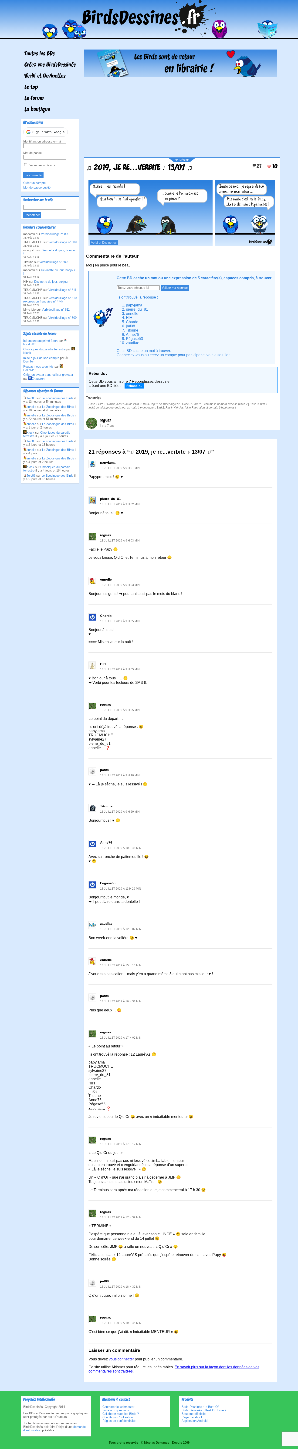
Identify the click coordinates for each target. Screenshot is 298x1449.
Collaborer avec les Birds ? (120, 1414)
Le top (31, 87)
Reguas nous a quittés (38, 366)
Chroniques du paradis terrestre (44, 349)
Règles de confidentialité (118, 1420)
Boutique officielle (194, 1414)
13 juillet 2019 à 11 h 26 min (120, 888)
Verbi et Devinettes (44, 76)
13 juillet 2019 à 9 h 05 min (120, 621)
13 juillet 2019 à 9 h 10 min (120, 775)
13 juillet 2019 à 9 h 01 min (120, 468)
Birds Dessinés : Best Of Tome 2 (204, 1410)
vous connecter (121, 1359)
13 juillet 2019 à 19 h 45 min (120, 1323)
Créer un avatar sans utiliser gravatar (48, 374)
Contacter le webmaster (118, 1407)
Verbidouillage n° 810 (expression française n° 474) (50, 299)
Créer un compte (34, 183)
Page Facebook (192, 1417)
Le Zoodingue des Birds (57, 398)
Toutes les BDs (39, 53)
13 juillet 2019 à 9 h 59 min (120, 811)
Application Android (194, 1420)
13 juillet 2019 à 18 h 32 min (120, 1286)
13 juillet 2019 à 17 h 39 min (120, 1217)
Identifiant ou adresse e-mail (42, 141)
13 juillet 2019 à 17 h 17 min (120, 1144)
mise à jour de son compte (41, 358)
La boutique (37, 109)
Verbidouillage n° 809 (55, 234)
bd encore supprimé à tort (40, 340)
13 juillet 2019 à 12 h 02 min (120, 929)
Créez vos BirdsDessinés (50, 65)
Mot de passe (32, 153)
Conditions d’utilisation (117, 1417)
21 (259, 166)
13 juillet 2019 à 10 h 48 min (120, 848)
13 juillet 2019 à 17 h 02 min (120, 1037)
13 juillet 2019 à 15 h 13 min (120, 965)
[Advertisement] (180, 115)
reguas (105, 420)
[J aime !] (269, 166)
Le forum (34, 98)
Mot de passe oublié (37, 187)
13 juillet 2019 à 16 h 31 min (120, 1001)
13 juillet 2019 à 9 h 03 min (120, 540)
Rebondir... (134, 386)
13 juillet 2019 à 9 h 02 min (120, 504)
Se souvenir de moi (41, 165)
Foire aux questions (115, 1410)
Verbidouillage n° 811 (62, 290)
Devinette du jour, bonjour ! (52, 281)
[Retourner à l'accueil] (149, 36)
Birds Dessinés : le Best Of (200, 1407)
